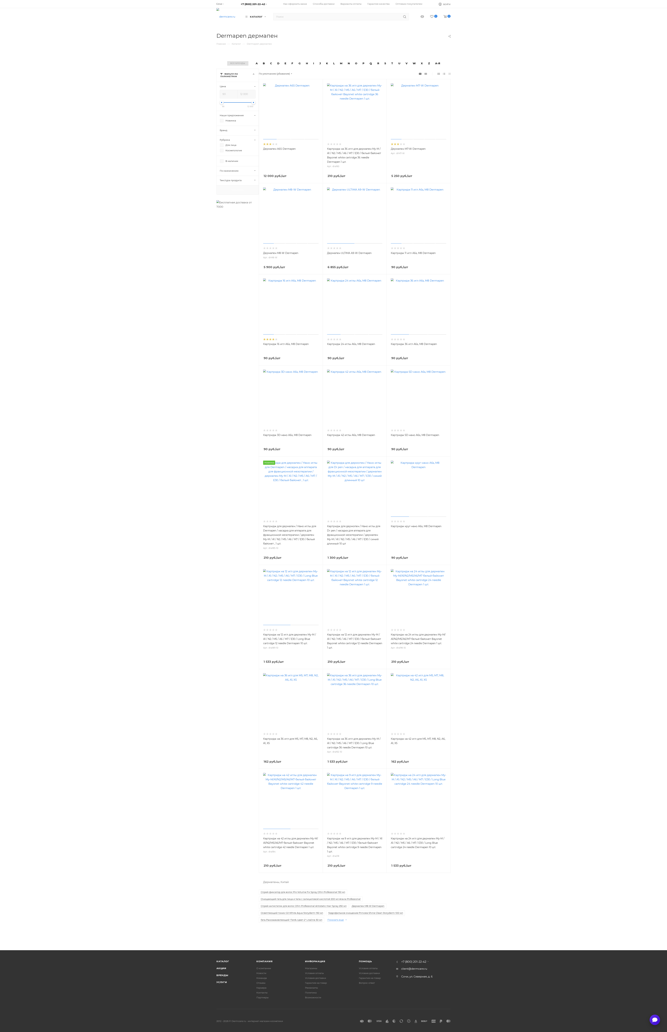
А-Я (437, 63)
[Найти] (404, 16)
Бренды (222, 975)
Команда (261, 978)
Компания (264, 961)
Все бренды (237, 63)
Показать (238, 190)
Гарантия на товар (316, 982)
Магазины (311, 968)
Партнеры (262, 997)
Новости (261, 973)
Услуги (221, 982)
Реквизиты (311, 987)
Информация (315, 961)
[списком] (444, 74)
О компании (263, 968)
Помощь (365, 961)
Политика (311, 992)
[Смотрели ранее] (419, 17)
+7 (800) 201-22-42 (253, 4)
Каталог (222, 961)
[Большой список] (425, 74)
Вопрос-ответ (367, 982)
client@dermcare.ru (414, 968)
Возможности (313, 997)
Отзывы (260, 982)
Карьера (261, 987)
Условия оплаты (314, 973)
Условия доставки (315, 978)
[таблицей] (449, 74)
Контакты (261, 992)
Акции (221, 968)
